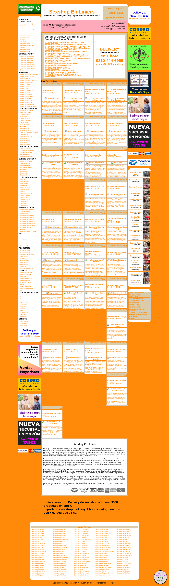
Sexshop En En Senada (124, 535)
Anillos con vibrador (25, 78)
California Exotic (24, 303)
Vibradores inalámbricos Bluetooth (30, 74)
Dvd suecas (23, 203)
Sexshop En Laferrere (123, 551)
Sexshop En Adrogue (59, 549)
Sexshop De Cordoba (59, 561)
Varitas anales (24, 244)
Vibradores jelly (24, 86)
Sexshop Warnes (51, 70)
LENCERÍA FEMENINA (136, 298)
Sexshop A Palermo (122, 569)
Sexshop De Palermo (101, 555)
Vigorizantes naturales (26, 268)
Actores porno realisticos (27, 56)
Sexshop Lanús (50, 65)
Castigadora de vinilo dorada (52, 155)
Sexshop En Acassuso (123, 549)
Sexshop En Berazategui (60, 539)
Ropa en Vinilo (24, 134)
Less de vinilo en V (48, 123)
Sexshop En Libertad (37, 555)
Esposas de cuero (25, 165)
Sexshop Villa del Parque (53, 50)
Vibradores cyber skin (26, 82)
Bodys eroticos (24, 116)
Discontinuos (23, 323)
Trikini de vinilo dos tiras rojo (117, 252)
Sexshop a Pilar (79, 569)
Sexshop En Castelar (101, 529)
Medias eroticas (24, 128)
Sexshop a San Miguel (38, 569)
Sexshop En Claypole (59, 531)
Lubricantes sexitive (26, 49)
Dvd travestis (24, 205)
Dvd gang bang (24, 189)
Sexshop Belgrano (51, 43)
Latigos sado (23, 169)
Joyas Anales (24, 242)
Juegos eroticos (24, 260)
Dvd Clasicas (24, 201)
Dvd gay (22, 191)
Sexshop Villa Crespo (52, 57)
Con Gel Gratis (24, 321)
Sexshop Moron (50, 62)
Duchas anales (24, 236)
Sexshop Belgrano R (123, 565)
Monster (22, 70)
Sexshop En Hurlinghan (81, 545)
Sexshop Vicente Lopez (53, 74)
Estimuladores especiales (27, 219)
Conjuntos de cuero (25, 163)
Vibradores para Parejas (27, 76)
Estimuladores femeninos (27, 221)
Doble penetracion (25, 280)
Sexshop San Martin (52, 69)
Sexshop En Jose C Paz (60, 547)
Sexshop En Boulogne (102, 535)
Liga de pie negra (48, 91)
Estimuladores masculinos (27, 223)
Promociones (23, 325)
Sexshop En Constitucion (102, 533)
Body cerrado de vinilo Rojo (73, 285)
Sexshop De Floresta (80, 559)
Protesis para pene (25, 286)
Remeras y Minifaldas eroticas (29, 132)
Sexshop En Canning (123, 531)
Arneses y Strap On (26, 278)
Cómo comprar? (115, 8)
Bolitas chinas (24, 276)
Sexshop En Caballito (59, 533)
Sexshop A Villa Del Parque (103, 567)
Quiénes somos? (115, 17)
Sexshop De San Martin (124, 553)
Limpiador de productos (27, 26)
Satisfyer (22, 308)
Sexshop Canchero (80, 565)
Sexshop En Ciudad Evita (81, 529)
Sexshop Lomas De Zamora (103, 575)
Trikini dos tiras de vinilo (115, 285)
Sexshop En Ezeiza (101, 537)
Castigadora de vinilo (92, 123)
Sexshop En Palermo (59, 563)
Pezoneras (23, 266)
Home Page (45, 81)
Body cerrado (47, 285)
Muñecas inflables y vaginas (28, 231)
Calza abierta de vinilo (49, 350)
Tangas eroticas (24, 138)
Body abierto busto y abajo (116, 317)
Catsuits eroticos (25, 118)
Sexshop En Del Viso (37, 535)
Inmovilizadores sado (26, 167)
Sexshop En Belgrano (101, 541)
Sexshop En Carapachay (81, 531)
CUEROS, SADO (134, 303)
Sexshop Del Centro (37, 553)
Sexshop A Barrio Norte (81, 575)
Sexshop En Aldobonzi (80, 547)
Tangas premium (25, 140)
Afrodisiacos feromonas (27, 254)
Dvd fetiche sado (25, 187)
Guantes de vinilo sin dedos (95, 219)
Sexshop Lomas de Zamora (54, 58)
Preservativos (24, 262)
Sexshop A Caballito (58, 573)
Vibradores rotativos (26, 102)
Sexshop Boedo (50, 53)
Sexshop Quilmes (51, 60)
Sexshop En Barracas (38, 543)
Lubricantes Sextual (25, 51)
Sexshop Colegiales (52, 72)
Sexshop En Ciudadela (123, 529)
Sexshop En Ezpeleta (37, 539)
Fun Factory (23, 316)
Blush (21, 299)
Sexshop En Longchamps (124, 555)
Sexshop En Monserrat (102, 559)
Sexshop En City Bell (37, 529)
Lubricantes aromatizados (27, 30)
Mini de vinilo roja (48, 219)
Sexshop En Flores (122, 539)
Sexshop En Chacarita (59, 529)
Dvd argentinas (24, 181)
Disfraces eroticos (25, 124)
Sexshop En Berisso (123, 537)
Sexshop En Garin (79, 541)
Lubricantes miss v (25, 43)
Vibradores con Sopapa (27, 104)
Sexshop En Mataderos (60, 559)
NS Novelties (23, 305)
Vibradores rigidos (25, 92)
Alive (21, 297)
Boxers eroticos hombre (27, 150)
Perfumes (22, 47)
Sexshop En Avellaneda (60, 545)
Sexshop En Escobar (59, 537)
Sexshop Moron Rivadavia (54, 64)
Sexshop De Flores (122, 559)
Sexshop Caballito (51, 51)
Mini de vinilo (111, 155)
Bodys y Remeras (25, 148)
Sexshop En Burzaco (123, 533)
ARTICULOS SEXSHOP (136, 293)
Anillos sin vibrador (25, 274)
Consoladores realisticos (27, 64)
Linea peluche (24, 173)
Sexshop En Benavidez (102, 539)
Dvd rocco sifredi (25, 199)
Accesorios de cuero (26, 161)
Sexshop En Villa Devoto (38, 571)
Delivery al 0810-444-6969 (30, 332)
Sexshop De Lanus (101, 557)
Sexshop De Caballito (101, 561)
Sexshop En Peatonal (59, 565)
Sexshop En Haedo (37, 545)
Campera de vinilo (70, 350)
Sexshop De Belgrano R (38, 563)
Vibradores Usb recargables (28, 106)
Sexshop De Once (37, 557)
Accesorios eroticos (26, 250)
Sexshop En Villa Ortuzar (81, 573)
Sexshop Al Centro (58, 567)
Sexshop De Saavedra (59, 555)
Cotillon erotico (24, 256)
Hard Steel (23, 314)
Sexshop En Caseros (37, 531)
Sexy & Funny (24, 312)
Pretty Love (23, 306)
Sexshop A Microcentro (60, 571)
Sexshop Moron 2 (135, 274)
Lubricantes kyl (24, 38)
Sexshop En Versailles (123, 567)
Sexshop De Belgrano (80, 563)
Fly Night (22, 39)
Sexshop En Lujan (122, 557)
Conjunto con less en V (50, 252)
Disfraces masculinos (26, 152)
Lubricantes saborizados (27, 45)
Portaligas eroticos (25, 130)
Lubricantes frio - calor (26, 34)
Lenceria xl (23, 126)
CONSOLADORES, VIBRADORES (135, 295)
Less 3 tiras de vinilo (71, 123)
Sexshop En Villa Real (123, 573)
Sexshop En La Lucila (37, 549)
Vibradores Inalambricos (27, 90)
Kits (21, 290)
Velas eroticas (24, 264)
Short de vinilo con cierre (72, 219)
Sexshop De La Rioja (37, 559)
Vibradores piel (24, 88)
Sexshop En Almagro (37, 547)
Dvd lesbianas (24, 197)
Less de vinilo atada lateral (73, 91)
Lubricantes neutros (26, 36)
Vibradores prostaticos (26, 96)
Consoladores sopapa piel (27, 68)
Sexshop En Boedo (37, 537)
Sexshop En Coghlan (101, 531)
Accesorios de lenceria (26, 110)
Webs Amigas (84, 527)
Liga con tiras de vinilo (93, 155)
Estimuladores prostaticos (27, 225)
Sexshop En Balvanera (81, 543)
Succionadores (24, 213)
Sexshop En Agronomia (124, 547)
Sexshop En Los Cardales (60, 557)
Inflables (22, 284)
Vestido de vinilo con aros (116, 350)
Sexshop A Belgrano (37, 575)
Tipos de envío (115, 13)
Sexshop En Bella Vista (38, 541)
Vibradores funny (25, 84)
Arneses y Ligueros (25, 112)
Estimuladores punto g (26, 227)
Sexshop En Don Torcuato (82, 535)
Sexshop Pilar (50, 76)
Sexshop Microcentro (52, 48)
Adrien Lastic (23, 295)
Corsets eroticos (25, 122)
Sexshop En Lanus (101, 553)
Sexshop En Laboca (80, 551)
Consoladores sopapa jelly (27, 66)
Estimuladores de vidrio (27, 217)
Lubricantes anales (25, 28)
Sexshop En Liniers (72, 11)
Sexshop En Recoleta (101, 565)
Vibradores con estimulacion (28, 80)
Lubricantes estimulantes (27, 32)
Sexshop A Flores (100, 571)
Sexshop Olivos (50, 67)
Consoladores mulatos (26, 60)
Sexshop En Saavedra (81, 567)
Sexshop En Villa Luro (123, 571)
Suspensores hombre (26, 156)
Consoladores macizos (26, 58)
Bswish (22, 301)
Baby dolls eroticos (25, 114)
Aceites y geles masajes (27, 24)
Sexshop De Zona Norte (81, 553)
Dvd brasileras (24, 183)
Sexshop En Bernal (80, 537)
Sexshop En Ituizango (123, 545)
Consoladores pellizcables (27, 62)
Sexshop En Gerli (122, 541)
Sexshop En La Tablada (38, 551)
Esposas (22, 258)
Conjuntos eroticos (25, 120)
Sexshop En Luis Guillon (81, 557)
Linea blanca (23, 171)
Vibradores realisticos (26, 98)
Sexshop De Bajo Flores (124, 563)
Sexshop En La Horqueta (102, 547)
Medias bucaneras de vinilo (94, 186)
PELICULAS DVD (134, 305)
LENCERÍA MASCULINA (136, 300)
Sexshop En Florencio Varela (82, 539)
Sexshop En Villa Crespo (102, 569)
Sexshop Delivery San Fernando (105, 551)
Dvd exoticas (23, 185)
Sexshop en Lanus (58, 553)
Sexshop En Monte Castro (82, 561)
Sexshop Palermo (51, 44)
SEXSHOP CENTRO (135, 307)
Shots (21, 310)
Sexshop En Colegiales (81, 533)
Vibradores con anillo (26, 272)
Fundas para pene (25, 282)
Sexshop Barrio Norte (52, 46)
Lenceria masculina (25, 154)
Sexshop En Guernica (102, 543)
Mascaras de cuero (25, 175)
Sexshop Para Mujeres (136, 262)
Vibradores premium (26, 94)
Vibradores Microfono (26, 100)
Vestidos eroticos (25, 144)
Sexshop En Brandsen (59, 535)
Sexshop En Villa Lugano (81, 571)
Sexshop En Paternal (37, 565)
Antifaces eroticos (25, 252)
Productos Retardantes (27, 288)
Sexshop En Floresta (59, 541)
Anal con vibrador (25, 238)
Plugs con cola (24, 246)
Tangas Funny (24, 142)
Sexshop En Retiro (37, 567)
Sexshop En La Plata (80, 549)
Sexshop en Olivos (122, 561)
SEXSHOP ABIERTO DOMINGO (139, 312)
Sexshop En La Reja (101, 549)
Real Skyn (23, 41)
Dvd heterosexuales (26, 193)
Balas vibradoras (25, 211)
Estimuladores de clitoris (27, 215)
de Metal (22, 229)
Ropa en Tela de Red (26, 136)
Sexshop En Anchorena (102, 545)
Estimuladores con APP (27, 209)
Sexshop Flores (50, 55)
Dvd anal (22, 179)
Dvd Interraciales (25, 195)
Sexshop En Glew (58, 543)
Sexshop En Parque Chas (103, 563)
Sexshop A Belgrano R (102, 573)
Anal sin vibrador (25, 240)
